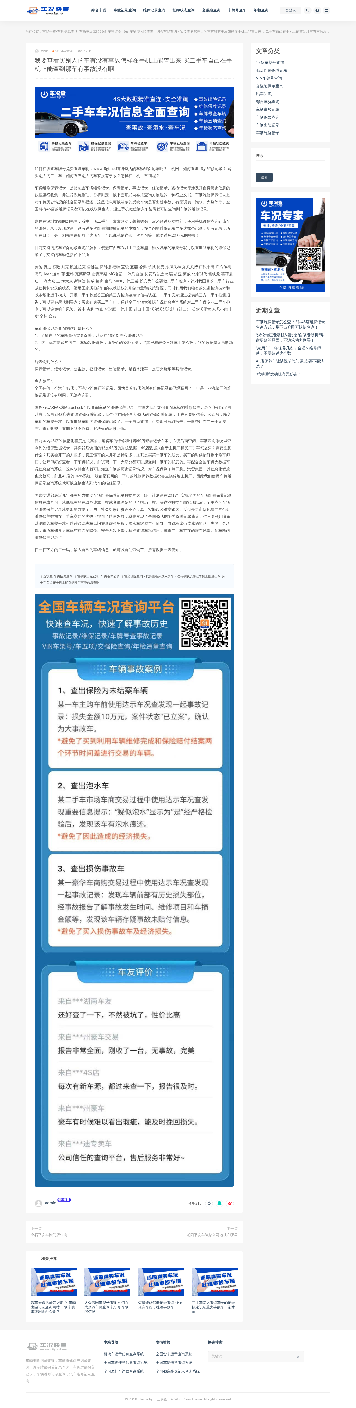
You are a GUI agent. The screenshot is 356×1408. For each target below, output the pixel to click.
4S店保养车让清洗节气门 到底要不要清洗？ (290, 363)
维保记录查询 (154, 10)
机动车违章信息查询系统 (124, 1354)
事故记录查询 (125, 10)
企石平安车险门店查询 (49, 1235)
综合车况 (98, 10)
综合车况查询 (167, 31)
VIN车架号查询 (269, 78)
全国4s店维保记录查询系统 (178, 1371)
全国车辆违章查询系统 (174, 1363)
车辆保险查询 (267, 117)
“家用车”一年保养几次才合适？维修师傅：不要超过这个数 (288, 350)
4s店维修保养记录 (271, 70)
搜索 (260, 156)
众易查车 (163, 1399)
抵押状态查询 (184, 10)
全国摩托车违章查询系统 (124, 1371)
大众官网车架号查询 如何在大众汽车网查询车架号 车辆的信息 (106, 1307)
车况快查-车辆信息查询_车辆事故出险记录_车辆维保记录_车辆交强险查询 (98, 31)
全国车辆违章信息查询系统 (126, 1363)
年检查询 (261, 10)
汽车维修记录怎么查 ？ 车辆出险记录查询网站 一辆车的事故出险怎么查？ (53, 1307)
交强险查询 (211, 10)
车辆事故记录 (267, 110)
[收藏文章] (209, 1203)
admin (50, 1203)
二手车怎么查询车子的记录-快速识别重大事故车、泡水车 (214, 1307)
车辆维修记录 (267, 133)
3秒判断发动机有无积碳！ (278, 374)
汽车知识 (264, 94)
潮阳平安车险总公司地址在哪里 (212, 1235)
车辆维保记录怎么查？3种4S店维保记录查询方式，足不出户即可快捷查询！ (290, 324)
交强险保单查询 (269, 86)
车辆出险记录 (267, 125)
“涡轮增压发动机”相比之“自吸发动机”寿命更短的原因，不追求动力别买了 (290, 337)
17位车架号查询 (270, 63)
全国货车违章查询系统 (174, 1354)
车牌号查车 (237, 10)
